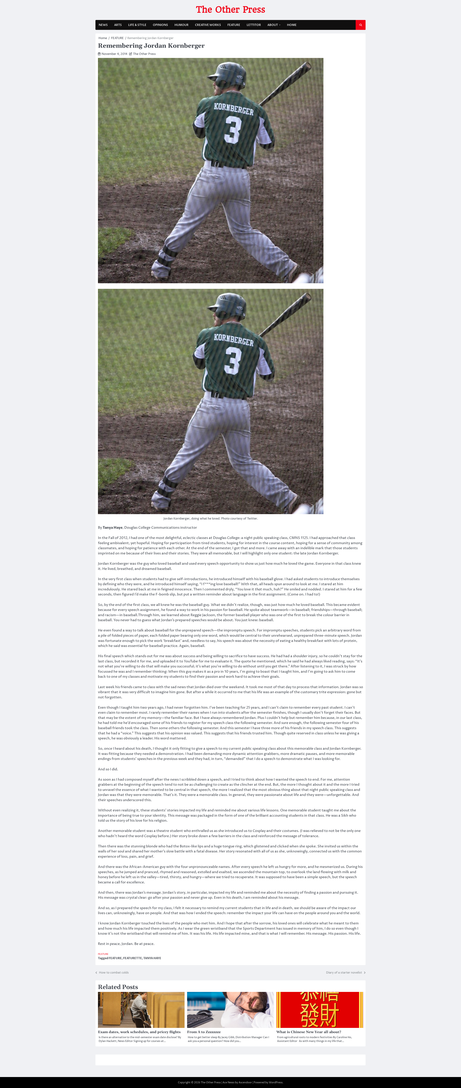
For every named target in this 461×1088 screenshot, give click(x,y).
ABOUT (272, 25)
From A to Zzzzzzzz (204, 1032)
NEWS (103, 25)
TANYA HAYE (152, 958)
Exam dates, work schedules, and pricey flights (139, 1032)
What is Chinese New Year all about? (308, 1032)
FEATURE (233, 25)
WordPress (276, 1082)
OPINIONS (160, 25)
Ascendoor (245, 1082)
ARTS (118, 25)
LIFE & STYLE (137, 25)
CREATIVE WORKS (208, 25)
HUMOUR (181, 25)
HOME (292, 25)
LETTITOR (254, 25)
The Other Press (230, 9)
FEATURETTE (132, 958)
